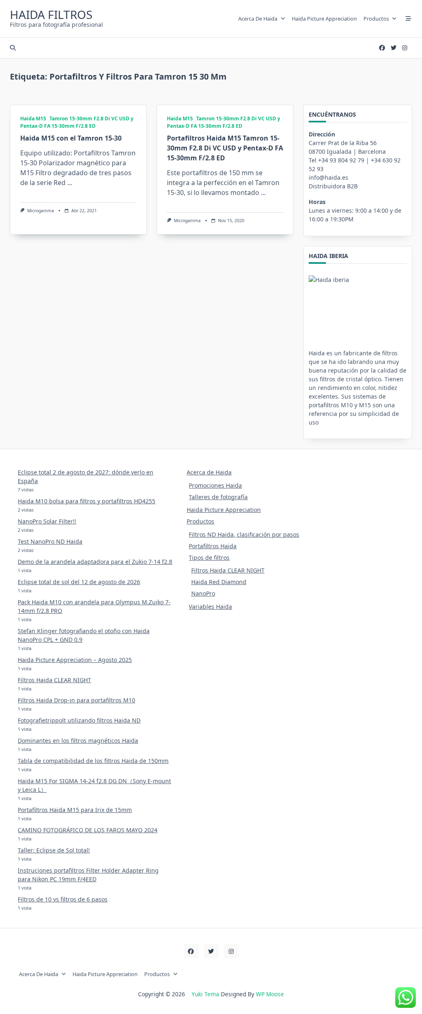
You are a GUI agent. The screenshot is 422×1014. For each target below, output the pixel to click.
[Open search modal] (13, 48)
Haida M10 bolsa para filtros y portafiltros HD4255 (86, 501)
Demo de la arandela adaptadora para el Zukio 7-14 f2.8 (95, 562)
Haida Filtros (51, 14)
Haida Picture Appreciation (324, 18)
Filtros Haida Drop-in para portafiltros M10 (76, 700)
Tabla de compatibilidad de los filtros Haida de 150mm (93, 761)
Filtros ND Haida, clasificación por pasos (244, 534)
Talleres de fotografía (218, 497)
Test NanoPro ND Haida (50, 541)
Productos (376, 18)
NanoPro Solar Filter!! (47, 521)
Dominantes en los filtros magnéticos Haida (78, 740)
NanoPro (203, 593)
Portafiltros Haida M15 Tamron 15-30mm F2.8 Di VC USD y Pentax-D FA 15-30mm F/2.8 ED (225, 148)
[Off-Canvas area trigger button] (408, 18)
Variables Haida (210, 606)
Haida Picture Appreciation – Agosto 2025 (75, 660)
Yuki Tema (205, 994)
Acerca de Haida (257, 18)
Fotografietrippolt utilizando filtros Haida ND (79, 720)
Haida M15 (33, 118)
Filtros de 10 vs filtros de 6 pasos (63, 899)
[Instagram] (404, 48)
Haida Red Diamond (218, 582)
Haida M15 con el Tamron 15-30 (71, 138)
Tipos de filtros (209, 557)
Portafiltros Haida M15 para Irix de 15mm (75, 810)
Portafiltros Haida (213, 546)
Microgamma (40, 211)
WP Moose (270, 994)
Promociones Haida (215, 485)
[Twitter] (393, 48)
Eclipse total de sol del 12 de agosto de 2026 (79, 582)
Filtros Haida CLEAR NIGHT (54, 680)
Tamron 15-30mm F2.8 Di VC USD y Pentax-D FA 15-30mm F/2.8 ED (77, 122)
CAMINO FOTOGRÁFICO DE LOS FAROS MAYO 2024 (87, 830)
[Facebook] (382, 48)
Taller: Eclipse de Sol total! (54, 850)
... (69, 182)
